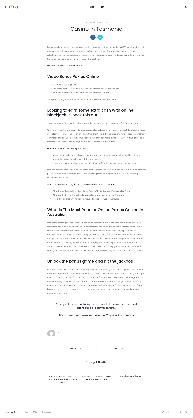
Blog (26, 412)
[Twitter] (163, 412)
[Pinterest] (180, 412)
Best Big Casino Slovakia (131, 376)
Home (91, 7)
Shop (102, 7)
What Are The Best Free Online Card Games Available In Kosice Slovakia (62, 379)
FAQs (35, 412)
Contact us (46, 412)
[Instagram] (174, 412)
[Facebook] (168, 412)
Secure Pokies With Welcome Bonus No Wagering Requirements (96, 315)
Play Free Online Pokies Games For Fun (64, 65)
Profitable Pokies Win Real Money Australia (66, 148)
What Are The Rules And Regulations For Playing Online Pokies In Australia (80, 184)
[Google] (186, 412)
